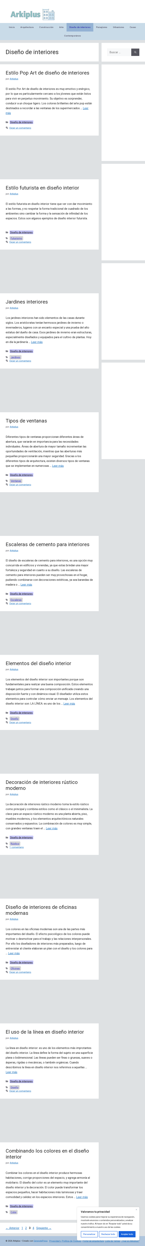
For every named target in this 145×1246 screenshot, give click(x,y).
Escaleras (16, 599)
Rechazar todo (108, 1234)
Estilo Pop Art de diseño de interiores (47, 73)
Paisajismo (101, 27)
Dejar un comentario (20, 127)
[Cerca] (136, 1209)
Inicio (12, 27)
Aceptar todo (127, 1234)
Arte (61, 27)
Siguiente (43, 1228)
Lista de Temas (112, 1241)
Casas (133, 27)
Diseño (14, 718)
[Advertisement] (49, 158)
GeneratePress (41, 1241)
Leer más (37, 342)
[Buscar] (135, 52)
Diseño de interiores (79, 27)
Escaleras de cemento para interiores (47, 544)
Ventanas (16, 480)
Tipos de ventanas (26, 421)
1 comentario (16, 847)
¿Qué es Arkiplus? (130, 1241)
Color (14, 1212)
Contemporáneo (72, 35)
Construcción (46, 27)
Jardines (15, 357)
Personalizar (89, 1234)
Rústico (15, 843)
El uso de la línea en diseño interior (45, 1032)
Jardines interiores (27, 302)
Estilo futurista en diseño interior (42, 188)
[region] (108, 1223)
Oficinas (15, 968)
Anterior (12, 1228)
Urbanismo (118, 27)
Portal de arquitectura (93, 1241)
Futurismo (16, 238)
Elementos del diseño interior (38, 663)
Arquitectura (27, 27)
